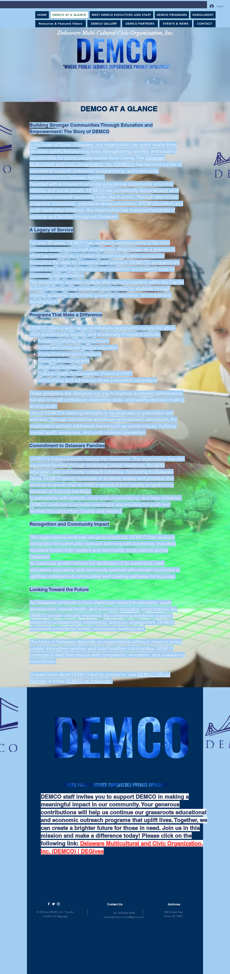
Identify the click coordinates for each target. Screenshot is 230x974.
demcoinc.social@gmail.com (127, 917)
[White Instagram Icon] (58, 904)
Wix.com (63, 916)
